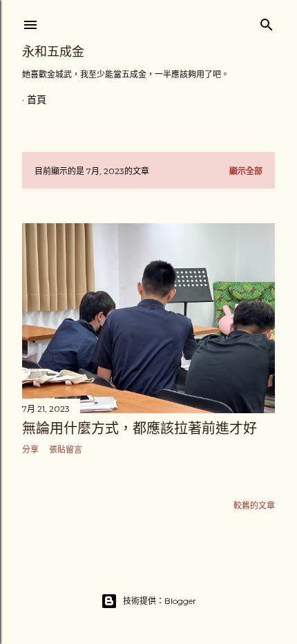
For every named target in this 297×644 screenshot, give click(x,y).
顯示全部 (245, 171)
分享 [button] (30, 449)
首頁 (36, 99)
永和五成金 (53, 51)
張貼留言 (65, 449)
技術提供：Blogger (159, 601)
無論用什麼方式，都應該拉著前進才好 (139, 428)
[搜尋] (266, 21)
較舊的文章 (254, 505)
